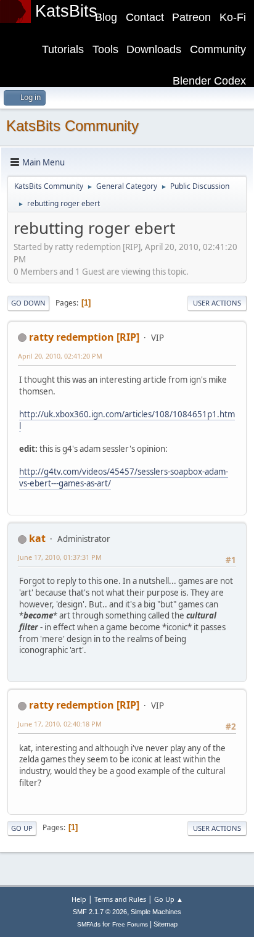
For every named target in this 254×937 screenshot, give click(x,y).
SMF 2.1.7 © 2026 (100, 911)
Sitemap (166, 924)
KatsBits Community (72, 125)
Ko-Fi (232, 17)
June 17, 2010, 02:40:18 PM (60, 723)
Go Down (28, 302)
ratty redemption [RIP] (84, 337)
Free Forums (130, 924)
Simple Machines (156, 911)
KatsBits (66, 11)
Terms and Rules (120, 899)
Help (79, 899)
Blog (106, 17)
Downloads (153, 49)
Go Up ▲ (168, 899)
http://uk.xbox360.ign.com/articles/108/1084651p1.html (127, 420)
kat (37, 538)
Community (218, 49)
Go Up (22, 828)
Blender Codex (209, 81)
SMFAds (88, 924)
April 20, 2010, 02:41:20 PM (60, 355)
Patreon (191, 17)
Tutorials (63, 49)
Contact (145, 17)
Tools (105, 49)
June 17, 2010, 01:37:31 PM (60, 557)
